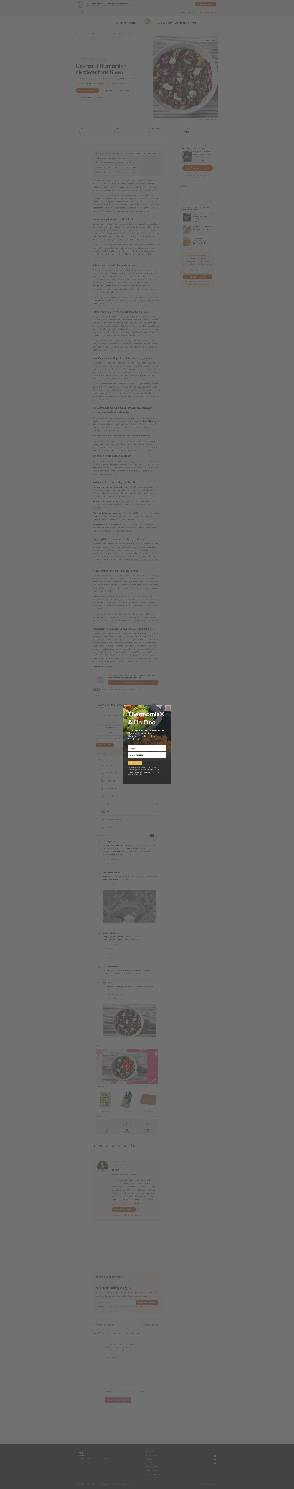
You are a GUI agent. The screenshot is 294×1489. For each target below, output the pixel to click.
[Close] (168, 708)
